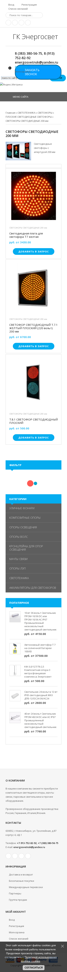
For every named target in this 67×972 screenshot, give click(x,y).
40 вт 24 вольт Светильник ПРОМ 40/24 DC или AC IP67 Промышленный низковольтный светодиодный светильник (40, 720)
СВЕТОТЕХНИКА (19, 578)
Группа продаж (18, 899)
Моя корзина (16, 932)
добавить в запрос (33, 251)
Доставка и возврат (21, 874)
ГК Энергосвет (35, 36)
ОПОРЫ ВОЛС (18, 537)
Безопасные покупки (21, 880)
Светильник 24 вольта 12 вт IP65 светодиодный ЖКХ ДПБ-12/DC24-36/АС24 (41, 695)
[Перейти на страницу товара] (33, 197)
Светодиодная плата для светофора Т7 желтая (26, 235)
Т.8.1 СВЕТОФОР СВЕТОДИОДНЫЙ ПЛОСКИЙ (33, 421)
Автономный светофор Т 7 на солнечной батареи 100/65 (39, 648)
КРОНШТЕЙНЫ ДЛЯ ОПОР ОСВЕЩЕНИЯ (26, 547)
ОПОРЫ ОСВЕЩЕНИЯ (23, 527)
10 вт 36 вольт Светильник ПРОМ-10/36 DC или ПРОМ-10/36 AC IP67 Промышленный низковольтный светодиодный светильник (40, 621)
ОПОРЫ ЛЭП (17, 568)
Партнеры (15, 893)
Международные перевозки (26, 887)
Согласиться (34, 967)
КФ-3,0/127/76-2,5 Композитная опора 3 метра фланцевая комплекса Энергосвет (38, 671)
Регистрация (29, 4)
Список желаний (18, 8)
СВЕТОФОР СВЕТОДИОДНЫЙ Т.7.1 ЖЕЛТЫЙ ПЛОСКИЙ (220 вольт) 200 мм (33, 328)
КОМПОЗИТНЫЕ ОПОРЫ (25, 517)
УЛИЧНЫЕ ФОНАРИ (21, 508)
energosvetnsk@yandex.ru (29, 847)
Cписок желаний (18, 938)
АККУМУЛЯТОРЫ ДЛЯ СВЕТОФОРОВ (32, 588)
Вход (11, 4)
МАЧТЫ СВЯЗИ (18, 559)
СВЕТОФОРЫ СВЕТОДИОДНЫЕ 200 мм (28, 227)
